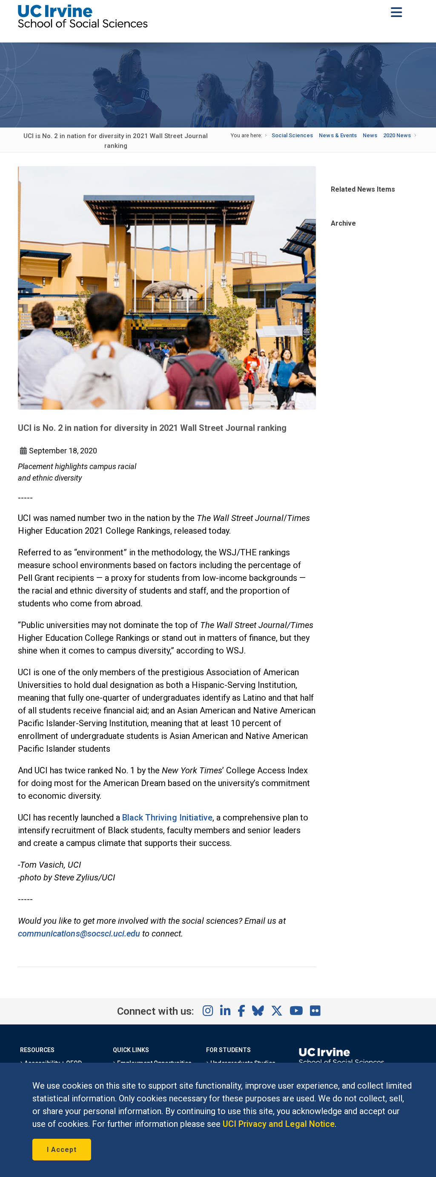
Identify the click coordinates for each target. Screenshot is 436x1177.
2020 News (397, 135)
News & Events (337, 135)
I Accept (62, 1150)
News (370, 135)
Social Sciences (292, 135)
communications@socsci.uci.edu (79, 933)
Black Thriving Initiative (167, 817)
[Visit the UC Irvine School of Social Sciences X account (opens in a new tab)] (277, 1011)
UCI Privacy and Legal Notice (279, 1124)
